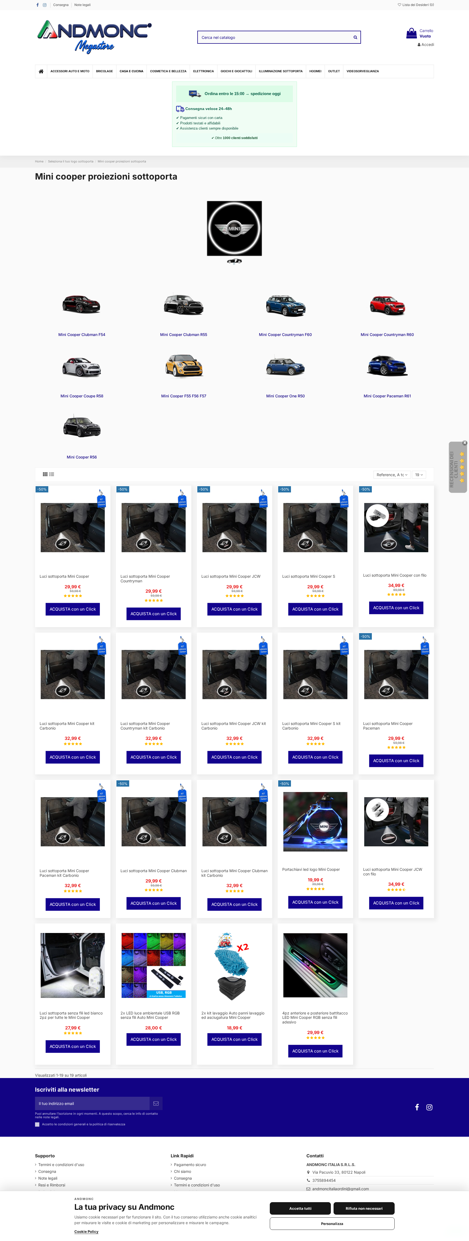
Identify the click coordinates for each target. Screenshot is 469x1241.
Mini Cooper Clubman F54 (81, 334)
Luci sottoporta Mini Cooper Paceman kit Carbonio (64, 873)
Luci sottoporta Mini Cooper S (308, 576)
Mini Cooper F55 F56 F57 (183, 396)
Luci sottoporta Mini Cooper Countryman (145, 578)
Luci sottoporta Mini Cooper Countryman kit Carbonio (145, 725)
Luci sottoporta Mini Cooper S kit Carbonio (311, 725)
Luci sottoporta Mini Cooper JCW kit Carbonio (233, 725)
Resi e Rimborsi (51, 1185)
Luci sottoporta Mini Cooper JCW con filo (392, 871)
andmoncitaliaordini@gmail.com (340, 1188)
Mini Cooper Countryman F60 (285, 334)
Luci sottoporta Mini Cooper (64, 576)
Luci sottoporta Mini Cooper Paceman (388, 725)
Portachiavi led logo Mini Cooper (311, 869)
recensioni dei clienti (453, 470)
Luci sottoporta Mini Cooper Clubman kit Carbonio (234, 873)
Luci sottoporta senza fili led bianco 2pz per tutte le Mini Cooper (71, 1015)
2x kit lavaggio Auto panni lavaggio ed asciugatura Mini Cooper (232, 1015)
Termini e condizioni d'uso (61, 1164)
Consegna (61, 5)
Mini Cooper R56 (82, 457)
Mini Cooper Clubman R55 (183, 334)
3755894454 (324, 1180)
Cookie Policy (86, 1231)
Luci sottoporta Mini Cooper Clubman (154, 870)
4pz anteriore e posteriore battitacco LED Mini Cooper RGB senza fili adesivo (315, 1018)
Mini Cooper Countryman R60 (387, 334)
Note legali (82, 5)
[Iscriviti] (156, 1103)
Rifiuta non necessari (364, 1208)
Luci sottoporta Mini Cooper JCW (231, 576)
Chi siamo (182, 1171)
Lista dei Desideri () (418, 5)
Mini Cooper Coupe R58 (82, 396)
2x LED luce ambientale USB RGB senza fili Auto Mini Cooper (150, 1015)
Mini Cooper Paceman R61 (387, 396)
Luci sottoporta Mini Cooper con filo (394, 575)
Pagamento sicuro (190, 1164)
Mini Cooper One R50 (285, 396)
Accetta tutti (300, 1208)
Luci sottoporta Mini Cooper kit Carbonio (67, 725)
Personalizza (332, 1223)
